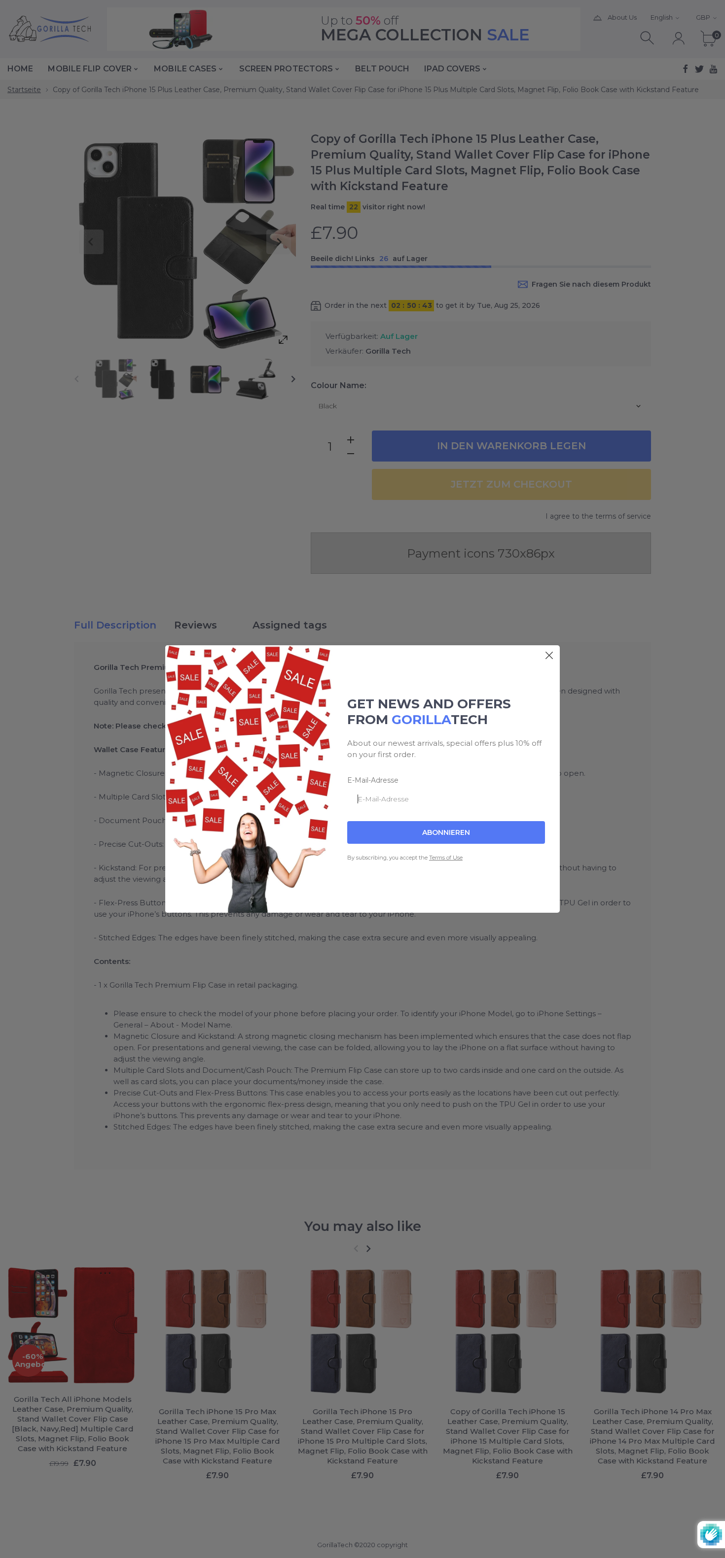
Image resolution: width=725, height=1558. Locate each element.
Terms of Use (446, 857)
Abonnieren (446, 832)
